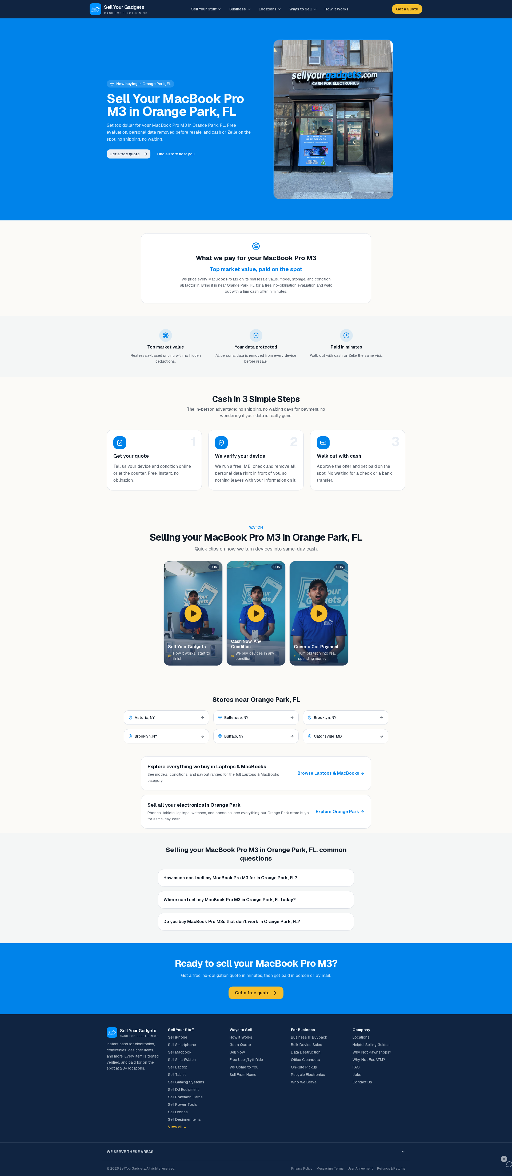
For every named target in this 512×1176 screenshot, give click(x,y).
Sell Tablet (177, 1074)
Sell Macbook (179, 1052)
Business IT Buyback (309, 1037)
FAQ (356, 1067)
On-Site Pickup (304, 1067)
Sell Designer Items (184, 1119)
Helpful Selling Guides (371, 1044)
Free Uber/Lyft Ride (246, 1059)
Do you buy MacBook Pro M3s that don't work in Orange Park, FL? (231, 921)
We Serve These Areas (130, 1151)
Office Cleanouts (305, 1059)
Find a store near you (176, 154)
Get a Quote (407, 9)
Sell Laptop (177, 1067)
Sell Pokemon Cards (185, 1097)
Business (237, 9)
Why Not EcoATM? (369, 1059)
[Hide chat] (504, 1159)
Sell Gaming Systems (186, 1082)
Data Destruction (306, 1052)
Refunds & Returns (391, 1168)
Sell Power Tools (182, 1104)
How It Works (337, 9)
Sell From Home (243, 1074)
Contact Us (362, 1082)
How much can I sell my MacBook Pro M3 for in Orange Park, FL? (230, 878)
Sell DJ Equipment (183, 1089)
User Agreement (360, 1168)
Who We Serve (304, 1082)
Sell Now (237, 1052)
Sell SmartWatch (182, 1059)
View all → (177, 1126)
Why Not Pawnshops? (372, 1052)
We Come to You (244, 1067)
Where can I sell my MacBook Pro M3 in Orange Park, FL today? (229, 899)
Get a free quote (125, 154)
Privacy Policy (301, 1168)
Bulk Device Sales (306, 1044)
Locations (268, 9)
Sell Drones (178, 1112)
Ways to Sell (300, 9)
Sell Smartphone (182, 1044)
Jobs (357, 1074)
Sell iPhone (177, 1037)
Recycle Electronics (308, 1074)
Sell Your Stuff (204, 9)
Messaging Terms (330, 1168)
